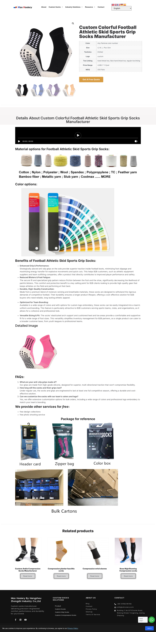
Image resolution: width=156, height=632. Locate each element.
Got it (149, 628)
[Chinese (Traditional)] (112, 4)
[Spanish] (124, 4)
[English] (115, 4)
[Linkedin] (20, 619)
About (43, 7)
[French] (118, 4)
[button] (73, 23)
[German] (121, 4)
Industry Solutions (72, 7)
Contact (101, 7)
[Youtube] (25, 619)
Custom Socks (55, 7)
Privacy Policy (72, 628)
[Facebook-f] (15, 619)
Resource (89, 7)
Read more (27, 576)
